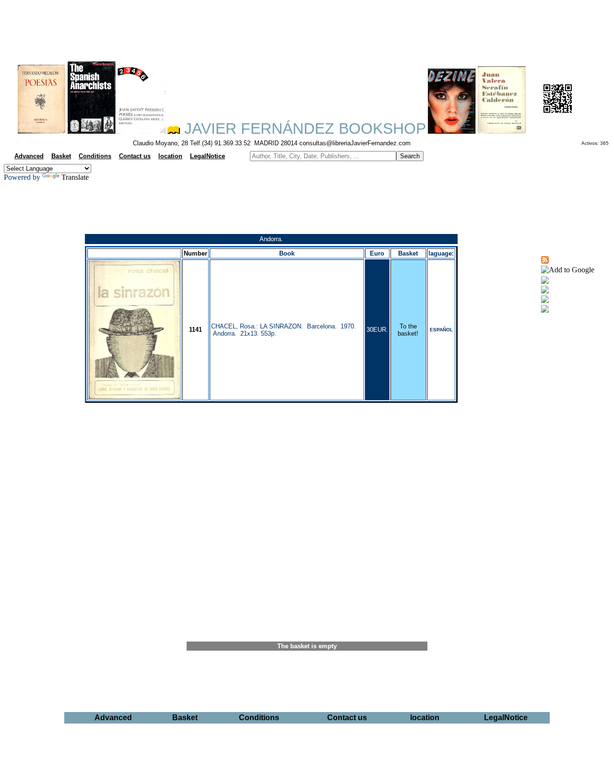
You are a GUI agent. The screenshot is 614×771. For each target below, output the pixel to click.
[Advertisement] (307, 26)
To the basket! (408, 330)
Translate (75, 177)
